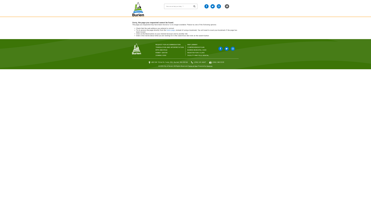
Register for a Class (196, 53)
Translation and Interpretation (170, 47)
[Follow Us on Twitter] (213, 6)
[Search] (194, 6)
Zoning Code (161, 55)
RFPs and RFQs (161, 50)
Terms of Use (192, 66)
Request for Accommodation (168, 44)
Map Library (192, 44)
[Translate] (227, 6)
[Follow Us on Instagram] (219, 6)
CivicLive (209, 66)
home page (171, 30)
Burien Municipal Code (196, 50)
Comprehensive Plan (195, 47)
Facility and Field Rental (198, 55)
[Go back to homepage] (138, 16)
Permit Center (161, 53)
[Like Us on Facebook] (206, 6)
